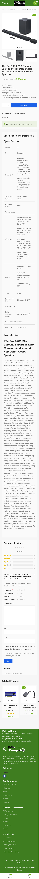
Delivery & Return (9, 848)
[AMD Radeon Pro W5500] (10, 694)
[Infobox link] (9, 731)
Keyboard (6, 818)
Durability (7, 596)
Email (6, 637)
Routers (5, 829)
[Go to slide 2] (19, 47)
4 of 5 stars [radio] (23, 590)
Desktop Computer (9, 784)
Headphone (7, 825)
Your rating (8, 590)
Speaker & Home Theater (28, 10)
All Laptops (7, 788)
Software (6, 802)
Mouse (5, 822)
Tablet (5, 792)
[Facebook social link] (7, 117)
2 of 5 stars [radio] (19, 590)
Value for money (9, 593)
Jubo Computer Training (11, 852)
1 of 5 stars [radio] (18, 590)
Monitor (5, 799)
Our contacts (7, 838)
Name (6, 628)
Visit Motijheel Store (10, 841)
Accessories (12, 10)
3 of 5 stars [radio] (21, 590)
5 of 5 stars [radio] (24, 590)
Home (3, 10)
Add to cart (24, 105)
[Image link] (14, 749)
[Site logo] (19, 3)
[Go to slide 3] (21, 47)
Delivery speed (9, 599)
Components (7, 795)
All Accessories (8, 811)
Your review (9, 603)
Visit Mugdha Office (9, 845)
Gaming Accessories (10, 815)
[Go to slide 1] (17, 47)
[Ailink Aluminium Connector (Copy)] (29, 694)
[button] (4, 31)
